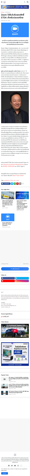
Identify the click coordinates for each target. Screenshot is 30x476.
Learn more (3, 470)
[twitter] (22, 278)
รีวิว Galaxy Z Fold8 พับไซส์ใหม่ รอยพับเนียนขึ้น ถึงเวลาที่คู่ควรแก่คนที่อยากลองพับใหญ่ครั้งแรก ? (19, 379)
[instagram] (22, 281)
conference (7, 12)
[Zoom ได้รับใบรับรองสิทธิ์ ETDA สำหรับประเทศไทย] (7, 217)
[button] (1, 2)
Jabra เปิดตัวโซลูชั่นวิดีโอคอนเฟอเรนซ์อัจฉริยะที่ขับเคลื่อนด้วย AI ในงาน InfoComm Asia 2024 (7, 203)
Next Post (25, 264)
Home (2, 12)
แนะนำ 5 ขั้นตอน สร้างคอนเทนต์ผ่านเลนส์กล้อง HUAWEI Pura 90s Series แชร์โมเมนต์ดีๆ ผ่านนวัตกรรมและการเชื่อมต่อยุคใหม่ (19, 386)
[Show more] (23, 183)
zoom (17, 180)
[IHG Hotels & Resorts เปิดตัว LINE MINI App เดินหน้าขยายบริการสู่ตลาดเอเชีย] (4, 393)
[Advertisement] (15, 246)
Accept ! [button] (5, 473)
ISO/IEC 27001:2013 (8, 166)
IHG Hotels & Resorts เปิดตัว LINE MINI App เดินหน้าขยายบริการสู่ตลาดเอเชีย (19, 392)
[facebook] (8, 278)
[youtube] (8, 281)
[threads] (21, 466)
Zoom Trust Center (18, 175)
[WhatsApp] (15, 183)
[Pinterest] (17, 183)
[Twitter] (12, 183)
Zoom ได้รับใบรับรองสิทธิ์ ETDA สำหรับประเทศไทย (7, 224)
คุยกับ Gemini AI (15, 269)
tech (14, 180)
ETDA (11, 180)
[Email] (20, 183)
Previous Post (5, 264)
